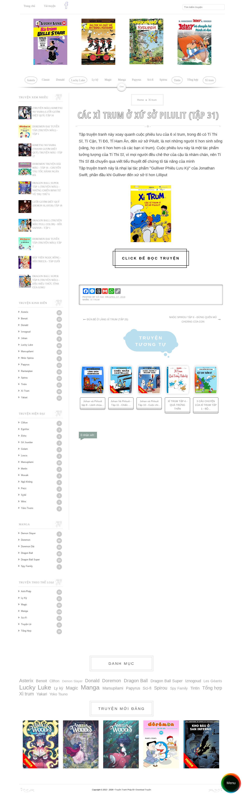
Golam (24, 449)
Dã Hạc (100, 297)
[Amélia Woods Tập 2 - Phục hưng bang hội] (81, 744)
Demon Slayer (28, 533)
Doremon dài (27, 546)
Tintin (177, 80)
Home (140, 99)
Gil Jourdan (27, 442)
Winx (23, 501)
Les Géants (213, 681)
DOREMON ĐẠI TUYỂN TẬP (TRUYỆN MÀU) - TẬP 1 (45, 130)
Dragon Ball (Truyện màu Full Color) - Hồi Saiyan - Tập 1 (47, 224)
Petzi (23, 488)
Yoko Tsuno (27, 508)
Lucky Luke (78, 80)
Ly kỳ (95, 79)
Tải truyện (50, 5)
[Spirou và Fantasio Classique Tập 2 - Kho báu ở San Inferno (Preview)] (201, 744)
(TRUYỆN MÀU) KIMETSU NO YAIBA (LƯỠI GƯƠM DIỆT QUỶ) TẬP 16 (47, 112)
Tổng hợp (192, 79)
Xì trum (209, 80)
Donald (60, 79)
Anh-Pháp (26, 591)
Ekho (23, 435)
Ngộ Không (26, 481)
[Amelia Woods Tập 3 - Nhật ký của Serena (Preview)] (40, 744)
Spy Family (27, 566)
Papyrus (136, 79)
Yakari (24, 397)
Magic (108, 79)
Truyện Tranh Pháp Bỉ (124, 790)
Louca (24, 455)
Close (122, 87)
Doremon (25, 540)
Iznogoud (25, 331)
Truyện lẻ (26, 624)
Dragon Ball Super (30, 559)
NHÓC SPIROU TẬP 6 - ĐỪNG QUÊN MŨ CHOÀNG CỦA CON (193, 319)
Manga (122, 79)
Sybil (23, 495)
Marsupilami (27, 351)
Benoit (24, 318)
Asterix (31, 80)
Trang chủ (29, 5)
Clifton (24, 422)
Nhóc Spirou (27, 358)
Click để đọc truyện (151, 258)
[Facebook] (67, 7)
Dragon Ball (27, 553)
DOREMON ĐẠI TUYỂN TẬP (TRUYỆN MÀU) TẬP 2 (46, 243)
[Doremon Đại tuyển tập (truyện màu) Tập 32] (161, 744)
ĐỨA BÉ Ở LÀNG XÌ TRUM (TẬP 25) (107, 319)
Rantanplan (27, 371)
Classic (46, 79)
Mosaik (24, 475)
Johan (24, 338)
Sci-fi (150, 79)
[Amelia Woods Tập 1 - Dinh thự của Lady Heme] (121, 744)
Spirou (163, 79)
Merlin (24, 468)
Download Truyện (143, 790)
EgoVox (25, 429)
